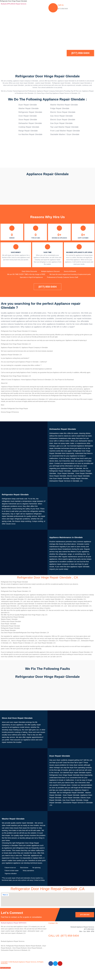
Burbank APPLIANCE (13, 4)
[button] (24, 939)
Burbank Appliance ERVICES (13, 923)
